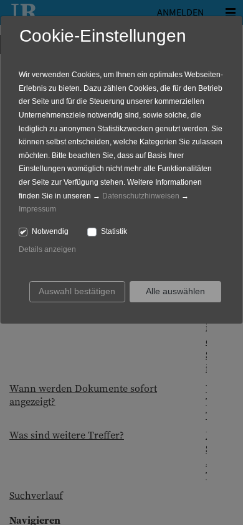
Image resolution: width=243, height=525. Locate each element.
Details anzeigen (47, 249)
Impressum (37, 209)
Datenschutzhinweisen (140, 196)
